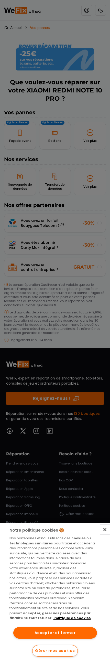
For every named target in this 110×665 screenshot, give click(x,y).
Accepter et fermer (55, 632)
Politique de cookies (72, 618)
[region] (55, 594)
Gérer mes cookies (55, 650)
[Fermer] (105, 529)
